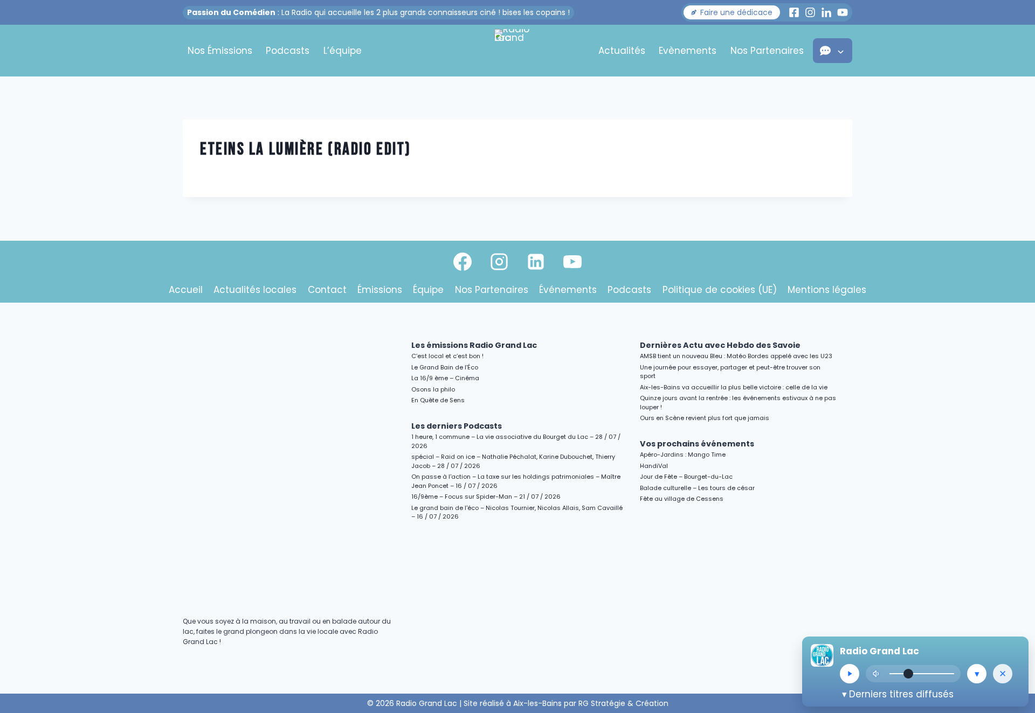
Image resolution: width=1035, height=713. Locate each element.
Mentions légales (827, 289)
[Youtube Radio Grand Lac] (842, 12)
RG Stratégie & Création (623, 703)
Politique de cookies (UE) (720, 289)
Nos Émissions (220, 50)
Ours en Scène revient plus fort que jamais (704, 418)
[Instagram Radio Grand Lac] (810, 12)
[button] (732, 12)
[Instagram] (499, 261)
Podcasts (287, 50)
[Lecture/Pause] (849, 673)
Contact (327, 289)
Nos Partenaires (767, 50)
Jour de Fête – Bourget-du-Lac (686, 476)
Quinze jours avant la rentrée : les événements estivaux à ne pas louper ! (738, 402)
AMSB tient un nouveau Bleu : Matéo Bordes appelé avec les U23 (736, 356)
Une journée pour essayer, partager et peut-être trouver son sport (730, 372)
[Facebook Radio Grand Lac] (794, 12)
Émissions (379, 289)
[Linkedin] (536, 261)
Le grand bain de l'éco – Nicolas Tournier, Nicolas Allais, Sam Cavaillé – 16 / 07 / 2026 (517, 512)
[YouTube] (572, 261)
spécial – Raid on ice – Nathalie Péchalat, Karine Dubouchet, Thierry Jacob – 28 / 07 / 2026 (513, 461)
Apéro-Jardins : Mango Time (683, 454)
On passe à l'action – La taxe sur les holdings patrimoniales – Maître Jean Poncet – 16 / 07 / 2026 (515, 481)
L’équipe (342, 50)
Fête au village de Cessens (681, 498)
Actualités (621, 50)
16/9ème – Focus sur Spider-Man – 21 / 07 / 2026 (486, 496)
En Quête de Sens (438, 400)
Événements (568, 289)
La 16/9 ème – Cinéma (445, 378)
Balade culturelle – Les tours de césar (697, 488)
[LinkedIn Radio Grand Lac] (826, 12)
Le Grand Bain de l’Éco (444, 367)
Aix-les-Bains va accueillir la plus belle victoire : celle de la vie (733, 387)
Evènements (687, 50)
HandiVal (654, 466)
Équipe (428, 289)
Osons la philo (433, 389)
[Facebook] (462, 261)
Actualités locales (254, 289)
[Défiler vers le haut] (1014, 611)
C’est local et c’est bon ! (447, 356)
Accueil (186, 289)
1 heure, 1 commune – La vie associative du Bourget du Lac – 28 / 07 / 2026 (515, 441)
